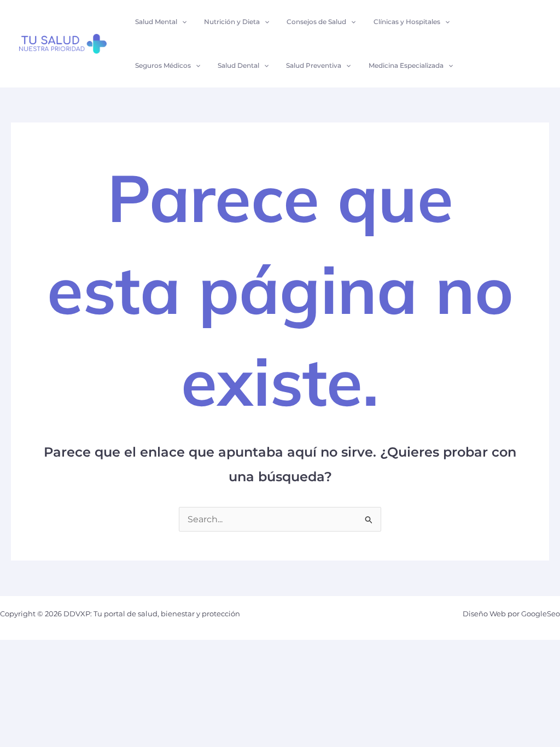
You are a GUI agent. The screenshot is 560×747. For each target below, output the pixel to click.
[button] (181, 22)
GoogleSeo (540, 613)
